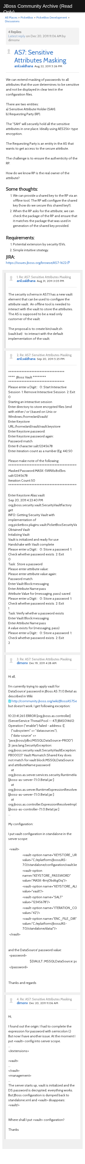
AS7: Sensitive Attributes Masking (40, 56)
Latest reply (16, 36)
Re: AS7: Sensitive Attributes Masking (45, 277)
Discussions (12, 21)
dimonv (22, 663)
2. (18, 355)
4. (18, 999)
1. (17, 277)
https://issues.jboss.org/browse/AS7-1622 (36, 263)
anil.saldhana (23, 66)
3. (18, 659)
